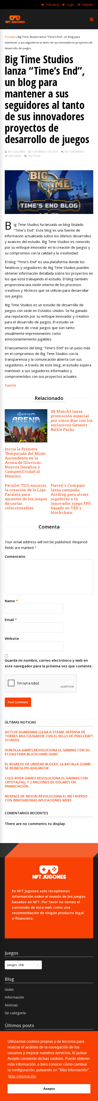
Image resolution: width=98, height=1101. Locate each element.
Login (70, 5)
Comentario (15, 556)
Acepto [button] (49, 1089)
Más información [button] (22, 1076)
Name (10, 600)
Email (9, 619)
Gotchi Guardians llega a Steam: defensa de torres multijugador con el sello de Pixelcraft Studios (49, 736)
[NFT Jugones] (15, 23)
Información (14, 997)
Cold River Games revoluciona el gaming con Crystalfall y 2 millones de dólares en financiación (46, 782)
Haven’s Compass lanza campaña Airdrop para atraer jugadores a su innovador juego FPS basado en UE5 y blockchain (71, 499)
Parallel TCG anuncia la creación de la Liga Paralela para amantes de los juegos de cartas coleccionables (26, 496)
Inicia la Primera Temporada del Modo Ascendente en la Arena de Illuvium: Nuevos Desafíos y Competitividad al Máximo (25, 462)
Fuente (10, 385)
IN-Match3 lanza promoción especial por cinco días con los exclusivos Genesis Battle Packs (72, 420)
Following (52, 5)
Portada (10, 37)
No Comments (74, 151)
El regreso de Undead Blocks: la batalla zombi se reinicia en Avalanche (48, 766)
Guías (9, 989)
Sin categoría (15, 1012)
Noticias (34, 156)
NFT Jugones (16, 151)
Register (87, 5)
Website (12, 638)
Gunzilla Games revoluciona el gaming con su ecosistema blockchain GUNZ (47, 752)
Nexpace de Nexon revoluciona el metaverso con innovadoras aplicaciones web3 (46, 798)
